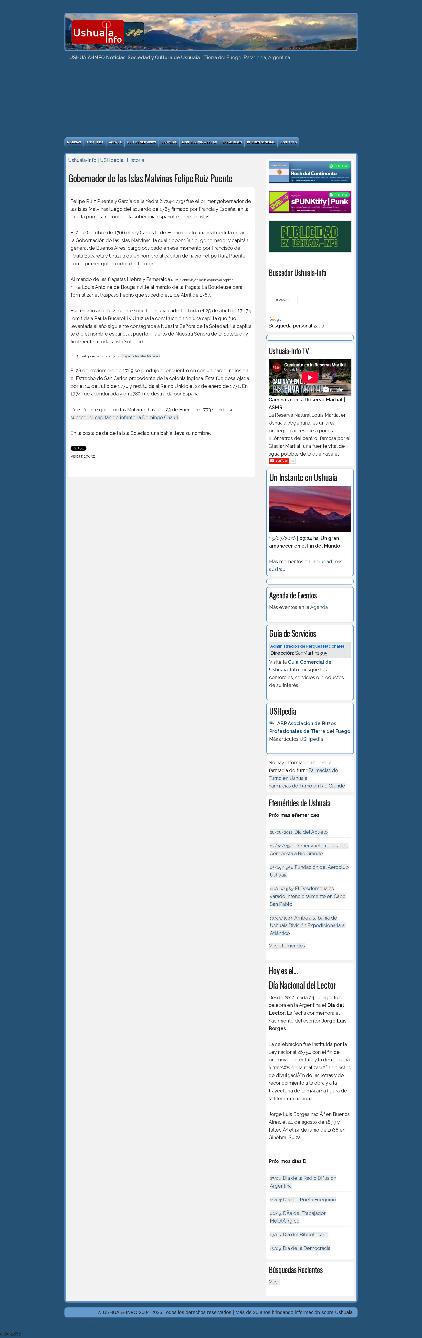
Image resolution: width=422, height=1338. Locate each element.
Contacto (288, 142)
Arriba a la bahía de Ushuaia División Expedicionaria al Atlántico (308, 925)
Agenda (115, 142)
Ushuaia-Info (82, 160)
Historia (135, 160)
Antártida (95, 142)
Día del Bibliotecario (299, 1234)
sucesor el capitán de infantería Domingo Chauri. (125, 417)
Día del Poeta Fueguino (303, 1200)
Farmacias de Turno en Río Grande (307, 786)
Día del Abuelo (299, 832)
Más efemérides (287, 946)
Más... (274, 1282)
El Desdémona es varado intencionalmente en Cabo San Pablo (308, 896)
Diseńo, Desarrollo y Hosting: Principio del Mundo (120, 1326)
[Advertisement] (211, 100)
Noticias (74, 142)
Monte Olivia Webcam (199, 142)
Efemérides (232, 142)
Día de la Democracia (300, 1248)
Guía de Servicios (141, 142)
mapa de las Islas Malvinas (140, 356)
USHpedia (169, 142)
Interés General (261, 142)
